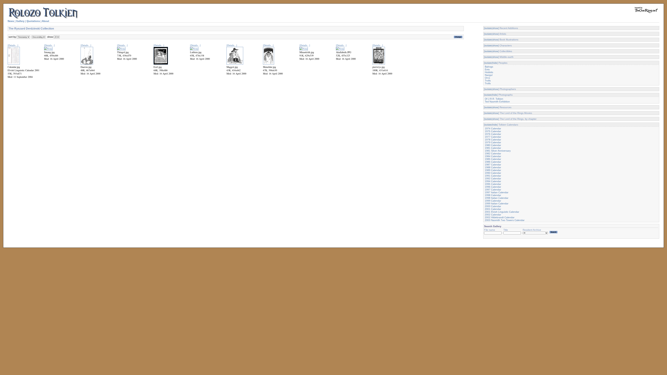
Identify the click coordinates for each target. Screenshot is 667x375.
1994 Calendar (493, 181)
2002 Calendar (493, 214)
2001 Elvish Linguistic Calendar (502, 211)
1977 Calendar (493, 136)
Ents (487, 69)
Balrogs (489, 66)
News (11, 21)
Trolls (488, 80)
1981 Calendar (493, 148)
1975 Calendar (493, 131)
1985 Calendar (493, 159)
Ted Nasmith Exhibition (497, 101)
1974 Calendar (493, 128)
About (45, 21)
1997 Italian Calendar (496, 192)
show (495, 28)
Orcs (487, 77)
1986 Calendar (493, 161)
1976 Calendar (493, 134)
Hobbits (489, 72)
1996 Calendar (493, 186)
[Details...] (13, 45)
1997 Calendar (493, 189)
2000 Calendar (493, 206)
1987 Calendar (493, 164)
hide (494, 62)
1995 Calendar (493, 184)
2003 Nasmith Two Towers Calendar (505, 220)
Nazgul (488, 75)
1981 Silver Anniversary (498, 150)
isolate (488, 28)
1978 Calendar (493, 139)
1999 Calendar (493, 200)
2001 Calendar (493, 209)
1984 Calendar (493, 156)
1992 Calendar (493, 178)
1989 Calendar (493, 170)
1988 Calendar (493, 167)
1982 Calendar (493, 153)
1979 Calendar (493, 142)
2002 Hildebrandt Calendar (499, 217)
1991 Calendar (493, 175)
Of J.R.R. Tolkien (494, 98)
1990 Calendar (493, 173)
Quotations (33, 21)
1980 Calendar (493, 145)
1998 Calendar (493, 195)
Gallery (20, 21)
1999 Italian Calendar (496, 203)
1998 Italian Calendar (496, 198)
